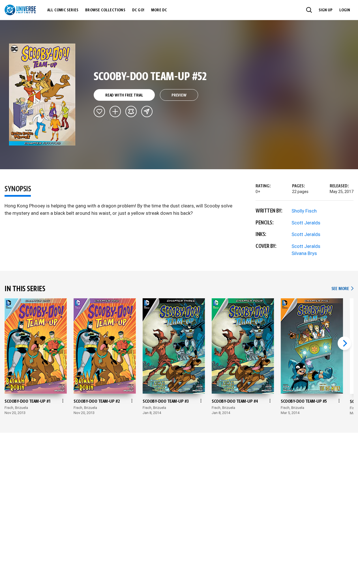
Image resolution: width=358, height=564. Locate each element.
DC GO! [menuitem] (138, 10)
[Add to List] (115, 111)
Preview (179, 95)
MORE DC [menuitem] (159, 10)
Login (344, 10)
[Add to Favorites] (99, 111)
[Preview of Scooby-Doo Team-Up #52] (42, 94)
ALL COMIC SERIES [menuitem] (62, 10)
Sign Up (326, 10)
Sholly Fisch (304, 211)
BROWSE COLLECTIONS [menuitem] (105, 10)
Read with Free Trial (124, 95)
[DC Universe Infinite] (20, 10)
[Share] (147, 111)
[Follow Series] (131, 111)
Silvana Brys (304, 253)
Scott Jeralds (305, 223)
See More (342, 289)
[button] (309, 10)
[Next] (344, 343)
